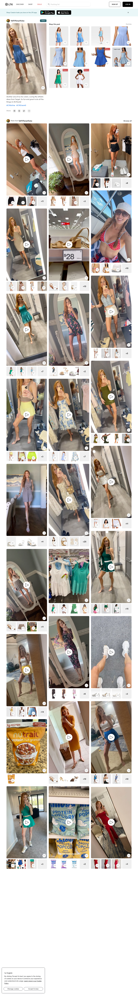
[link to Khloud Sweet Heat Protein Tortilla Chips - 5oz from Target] (64, 864)
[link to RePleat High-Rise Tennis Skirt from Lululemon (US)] (11, 712)
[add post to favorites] (43, 88)
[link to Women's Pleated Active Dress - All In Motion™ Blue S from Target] (58, 36)
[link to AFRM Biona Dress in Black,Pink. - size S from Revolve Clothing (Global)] (64, 694)
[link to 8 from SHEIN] (32, 626)
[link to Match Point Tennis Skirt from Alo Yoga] (106, 183)
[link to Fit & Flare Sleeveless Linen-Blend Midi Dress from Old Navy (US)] (64, 456)
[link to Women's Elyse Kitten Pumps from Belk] (64, 779)
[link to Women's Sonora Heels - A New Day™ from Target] (64, 286)
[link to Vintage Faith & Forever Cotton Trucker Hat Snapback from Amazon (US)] (116, 268)
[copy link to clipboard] (29, 111)
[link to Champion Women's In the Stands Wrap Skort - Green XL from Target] (106, 608)
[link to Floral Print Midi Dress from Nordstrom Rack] (74, 456)
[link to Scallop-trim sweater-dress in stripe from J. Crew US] (42, 286)
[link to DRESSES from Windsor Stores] (95, 864)
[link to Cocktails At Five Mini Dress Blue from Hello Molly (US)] (79, 57)
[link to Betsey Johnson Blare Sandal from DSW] (32, 541)
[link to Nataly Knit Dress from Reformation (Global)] (74, 201)
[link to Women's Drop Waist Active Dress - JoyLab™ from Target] (21, 371)
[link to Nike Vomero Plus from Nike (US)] (106, 694)
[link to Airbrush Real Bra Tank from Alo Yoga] (32, 201)
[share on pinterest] (19, 111)
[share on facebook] (14, 111)
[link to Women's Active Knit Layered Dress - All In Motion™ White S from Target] (79, 78)
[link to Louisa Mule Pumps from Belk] (74, 779)
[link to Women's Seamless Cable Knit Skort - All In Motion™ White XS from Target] (95, 523)
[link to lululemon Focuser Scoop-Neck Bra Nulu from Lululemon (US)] (106, 779)
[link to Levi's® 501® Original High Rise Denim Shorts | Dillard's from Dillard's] (95, 353)
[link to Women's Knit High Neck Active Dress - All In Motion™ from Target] (11, 286)
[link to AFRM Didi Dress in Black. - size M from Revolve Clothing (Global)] (53, 694)
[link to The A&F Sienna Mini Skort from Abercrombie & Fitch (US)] (21, 626)
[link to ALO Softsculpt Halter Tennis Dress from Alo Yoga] (127, 438)
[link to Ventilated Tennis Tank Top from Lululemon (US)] (21, 712)
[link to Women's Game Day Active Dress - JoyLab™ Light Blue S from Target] (101, 36)
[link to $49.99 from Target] (106, 353)
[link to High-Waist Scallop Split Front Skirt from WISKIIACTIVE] (11, 864)
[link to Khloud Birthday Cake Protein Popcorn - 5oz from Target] (74, 864)
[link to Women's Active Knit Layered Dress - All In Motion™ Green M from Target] (58, 78)
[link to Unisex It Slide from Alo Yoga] (116, 183)
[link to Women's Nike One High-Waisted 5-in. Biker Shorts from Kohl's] (11, 201)
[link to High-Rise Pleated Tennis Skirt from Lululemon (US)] (116, 779)
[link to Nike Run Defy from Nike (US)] (116, 694)
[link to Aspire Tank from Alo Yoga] (95, 183)
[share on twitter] (24, 111)
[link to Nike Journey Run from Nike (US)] (95, 694)
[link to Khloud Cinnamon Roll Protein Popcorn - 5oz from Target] (53, 864)
